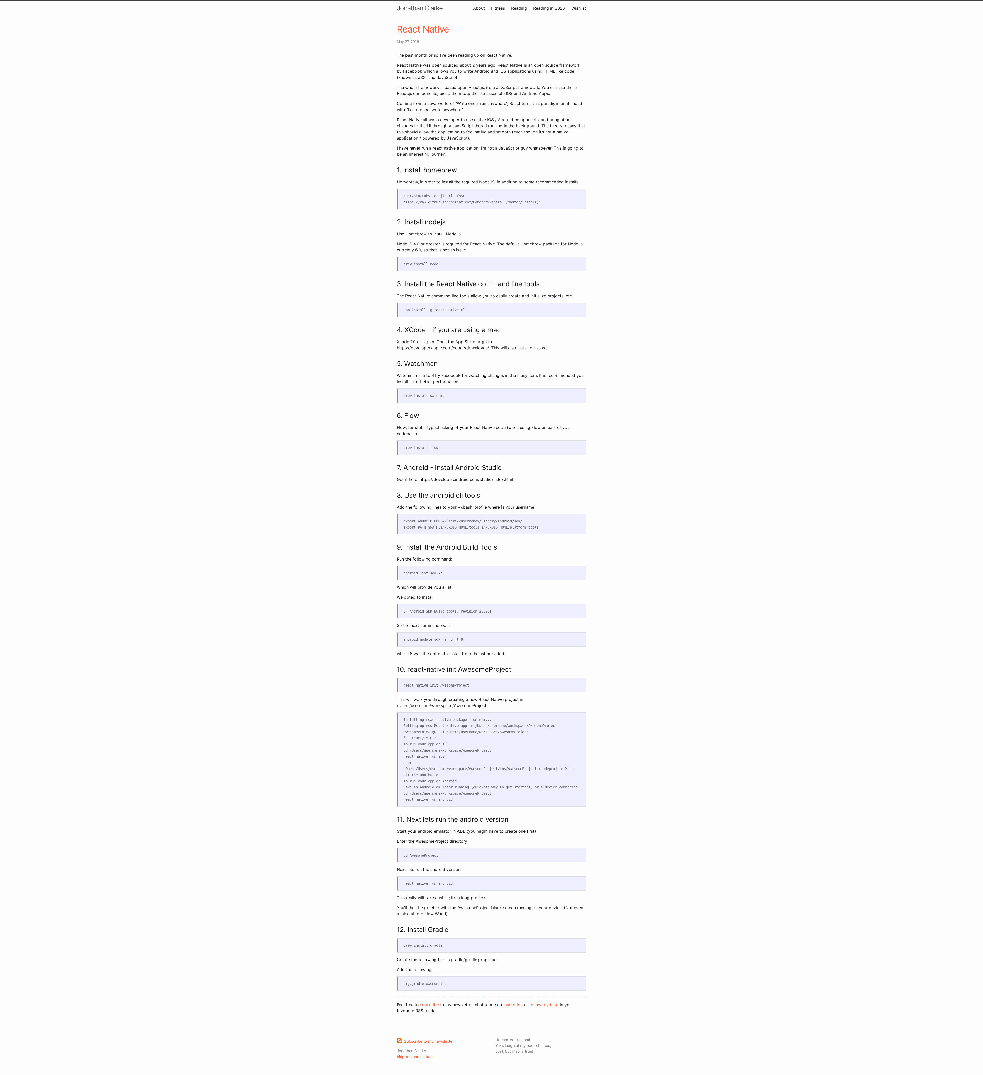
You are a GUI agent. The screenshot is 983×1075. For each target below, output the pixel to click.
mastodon (513, 1004)
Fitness (498, 8)
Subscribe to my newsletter (429, 1041)
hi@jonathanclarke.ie (416, 1056)
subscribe (429, 1004)
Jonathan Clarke (420, 8)
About (479, 8)
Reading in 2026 (549, 8)
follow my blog (544, 1004)
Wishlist (578, 8)
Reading (519, 8)
